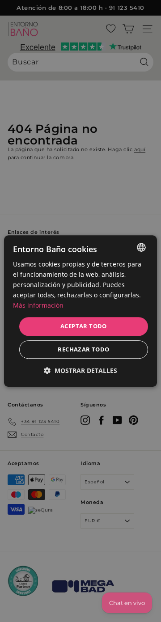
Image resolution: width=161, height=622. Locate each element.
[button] (80, 370)
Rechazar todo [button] (83, 349)
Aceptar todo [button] (83, 326)
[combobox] (141, 247)
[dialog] (80, 311)
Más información (38, 305)
